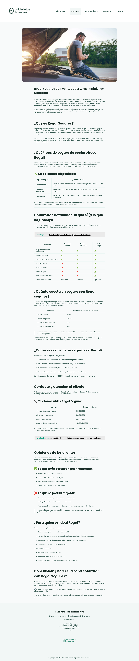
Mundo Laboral (91, 11)
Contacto (121, 11)
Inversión (107, 11)
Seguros (75, 11)
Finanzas (60, 11)
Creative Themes (84, 658)
